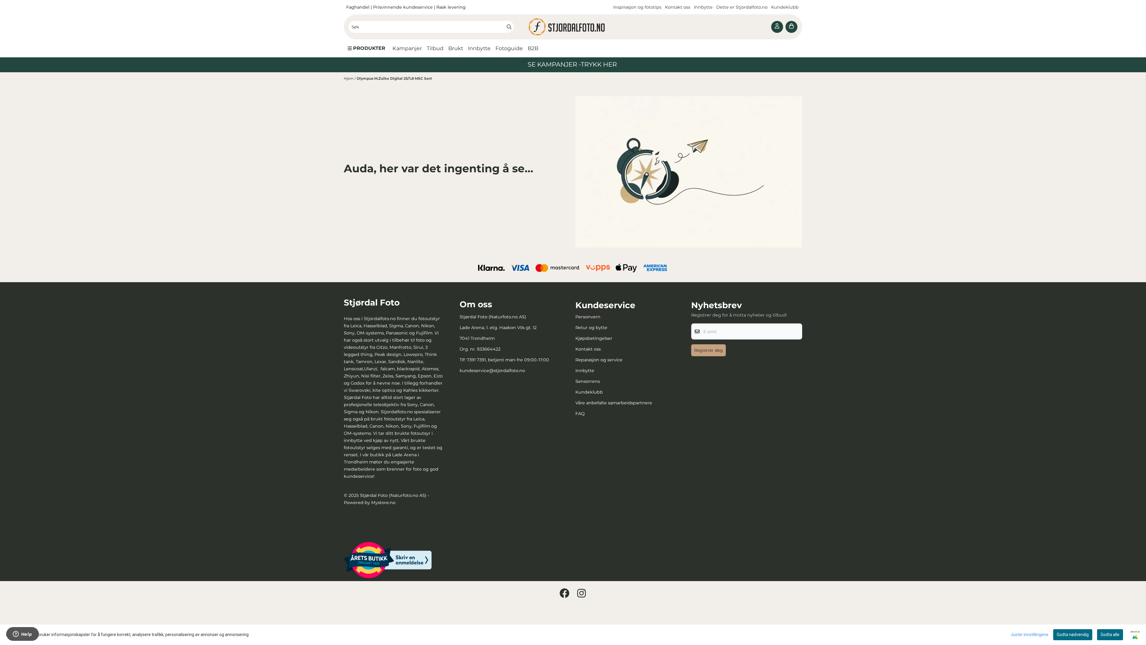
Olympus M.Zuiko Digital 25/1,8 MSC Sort (394, 78)
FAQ (580, 413)
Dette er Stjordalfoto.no (742, 7)
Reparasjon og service (599, 360)
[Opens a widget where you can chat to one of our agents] (22, 634)
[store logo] (573, 27)
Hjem (349, 78)
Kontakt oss (677, 7)
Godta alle (1110, 634)
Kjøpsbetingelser (593, 338)
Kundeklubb (785, 7)
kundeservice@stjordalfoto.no (492, 370)
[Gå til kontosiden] (777, 27)
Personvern (587, 317)
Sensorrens (587, 381)
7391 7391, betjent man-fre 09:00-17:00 (508, 360)
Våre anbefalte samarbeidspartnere (613, 403)
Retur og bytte (591, 327)
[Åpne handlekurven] (791, 27)
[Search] (509, 26)
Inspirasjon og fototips (637, 7)
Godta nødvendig (1073, 634)
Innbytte (704, 7)
